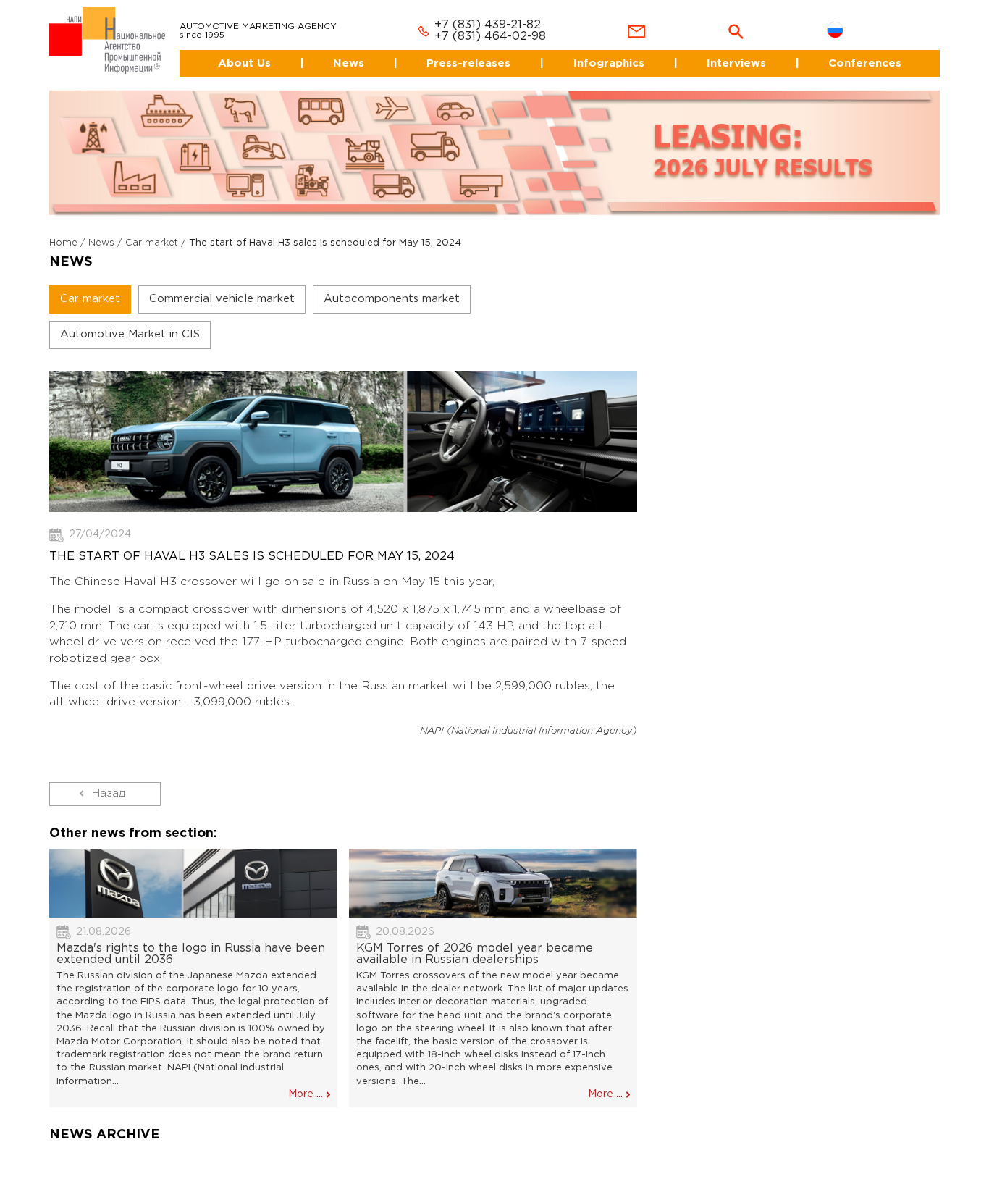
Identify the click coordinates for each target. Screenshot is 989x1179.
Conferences (865, 50)
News (333, 50)
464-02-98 (498, 24)
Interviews (733, 50)
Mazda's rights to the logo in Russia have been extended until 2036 (190, 941)
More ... (305, 1081)
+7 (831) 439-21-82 (470, 12)
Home (63, 231)
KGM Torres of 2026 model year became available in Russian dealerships (474, 941)
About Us (222, 50)
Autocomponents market (392, 286)
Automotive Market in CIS (130, 322)
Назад (108, 780)
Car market (151, 231)
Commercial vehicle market (222, 286)
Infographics (601, 50)
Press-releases (458, 50)
